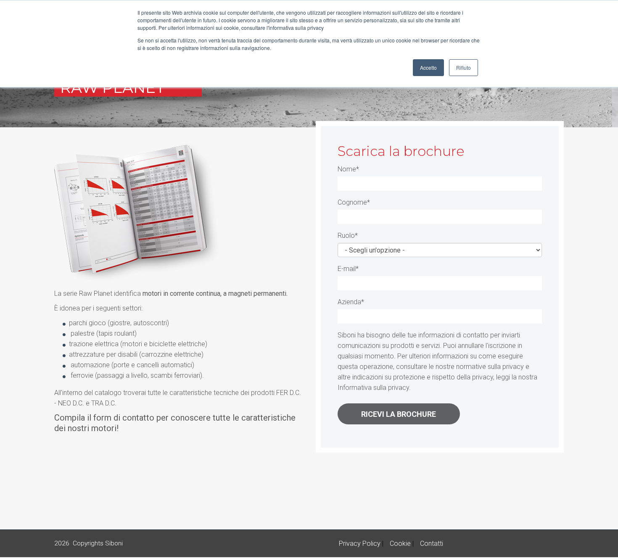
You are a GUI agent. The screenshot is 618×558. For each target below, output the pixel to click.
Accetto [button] (428, 67)
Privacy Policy (359, 543)
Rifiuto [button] (463, 67)
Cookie (400, 543)
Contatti (431, 543)
